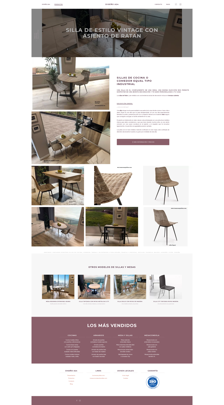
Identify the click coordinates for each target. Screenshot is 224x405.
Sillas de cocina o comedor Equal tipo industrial (134, 81)
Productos (58, 4)
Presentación (71, 375)
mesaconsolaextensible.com (98, 378)
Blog (168, 4)
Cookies (125, 378)
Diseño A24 (46, 4)
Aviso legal (125, 375)
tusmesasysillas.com (98, 375)
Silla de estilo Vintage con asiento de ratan (112, 33)
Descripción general (125, 103)
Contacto (158, 4)
